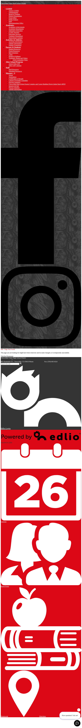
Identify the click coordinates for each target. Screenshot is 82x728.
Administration (13, 12)
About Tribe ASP (14, 64)
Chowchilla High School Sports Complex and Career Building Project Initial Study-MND (37, 84)
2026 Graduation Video (20, 60)
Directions (42, 716)
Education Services (15, 34)
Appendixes (12, 77)
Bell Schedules (13, 53)
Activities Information (16, 42)
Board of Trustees (14, 14)
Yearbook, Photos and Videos (18, 58)
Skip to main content (7, 1)
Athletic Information (15, 43)
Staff (10, 21)
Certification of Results (16, 79)
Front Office (13, 18)
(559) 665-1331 (39, 361)
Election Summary (14, 82)
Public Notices (13, 20)
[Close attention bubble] (78, 709)
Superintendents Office (16, 23)
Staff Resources (14, 69)
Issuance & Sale (14, 86)
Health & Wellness (15, 56)
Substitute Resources (15, 71)
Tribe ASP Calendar (15, 65)
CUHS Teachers (14, 32)
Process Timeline (14, 88)
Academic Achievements (16, 27)
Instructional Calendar (16, 38)
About (11, 75)
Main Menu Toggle (7, 5)
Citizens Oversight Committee (18, 80)
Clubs (10, 54)
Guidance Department (16, 36)
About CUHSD (14, 11)
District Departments (15, 16)
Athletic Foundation (15, 45)
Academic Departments (16, 29)
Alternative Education (16, 31)
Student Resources (14, 49)
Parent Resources (14, 51)
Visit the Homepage (7, 356)
